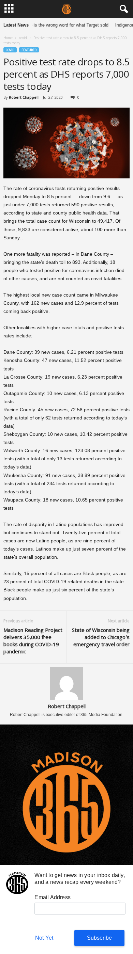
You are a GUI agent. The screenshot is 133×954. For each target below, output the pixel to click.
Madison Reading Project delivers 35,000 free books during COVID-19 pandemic (32, 640)
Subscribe (99, 938)
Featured (28, 50)
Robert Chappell (24, 97)
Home (8, 37)
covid (23, 37)
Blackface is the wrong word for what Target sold (57, 25)
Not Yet (44, 938)
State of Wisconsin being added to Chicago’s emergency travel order (101, 637)
